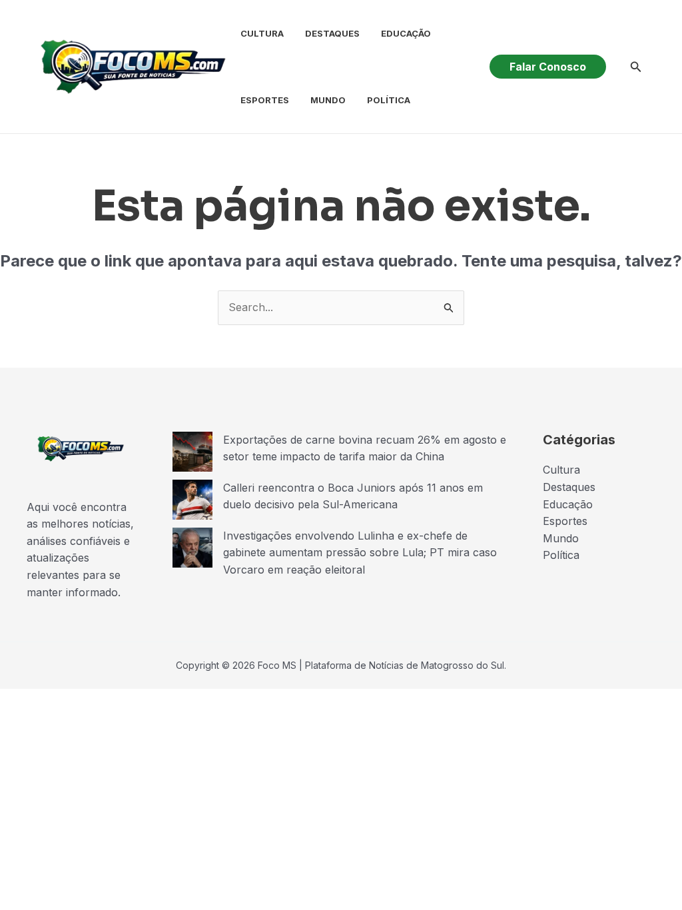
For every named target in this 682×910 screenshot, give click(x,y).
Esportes (264, 100)
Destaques (332, 33)
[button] (548, 67)
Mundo (328, 100)
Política (388, 100)
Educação (406, 33)
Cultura (262, 33)
